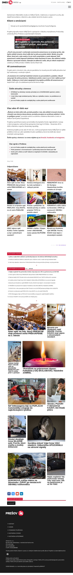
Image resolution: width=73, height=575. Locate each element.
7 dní (26, 268)
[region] (20, 2)
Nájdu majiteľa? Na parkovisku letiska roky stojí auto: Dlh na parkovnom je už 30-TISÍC (34, 272)
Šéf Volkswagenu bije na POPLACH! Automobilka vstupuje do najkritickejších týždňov (31, 294)
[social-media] (7, 554)
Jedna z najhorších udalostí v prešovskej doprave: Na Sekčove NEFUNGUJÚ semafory (33, 256)
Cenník (11, 527)
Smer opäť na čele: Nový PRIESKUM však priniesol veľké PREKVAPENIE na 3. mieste (31, 274)
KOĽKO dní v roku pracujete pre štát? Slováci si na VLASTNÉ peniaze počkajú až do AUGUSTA (33, 288)
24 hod (31, 268)
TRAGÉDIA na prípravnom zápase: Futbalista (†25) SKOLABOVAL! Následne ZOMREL (31, 285)
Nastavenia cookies (15, 533)
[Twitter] (13, 494)
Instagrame (60, 138)
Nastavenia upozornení (16, 536)
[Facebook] (9, 494)
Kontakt (11, 524)
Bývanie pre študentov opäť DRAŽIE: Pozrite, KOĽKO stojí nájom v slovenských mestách (32, 283)
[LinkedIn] (21, 494)
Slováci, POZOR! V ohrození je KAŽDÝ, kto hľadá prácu (23, 296)
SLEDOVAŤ (11, 503)
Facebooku (50, 138)
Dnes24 (43, 138)
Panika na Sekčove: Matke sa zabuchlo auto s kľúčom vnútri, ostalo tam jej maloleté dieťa (32, 259)
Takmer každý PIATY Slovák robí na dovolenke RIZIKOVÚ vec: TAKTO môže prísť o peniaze (32, 277)
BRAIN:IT (42, 566)
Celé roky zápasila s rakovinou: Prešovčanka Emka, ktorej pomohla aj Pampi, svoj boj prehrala (33, 262)
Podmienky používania (16, 530)
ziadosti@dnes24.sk (60, 551)
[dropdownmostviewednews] (36, 265)
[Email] (17, 494)
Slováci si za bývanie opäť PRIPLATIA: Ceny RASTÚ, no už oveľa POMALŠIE (28, 291)
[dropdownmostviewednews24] (36, 301)
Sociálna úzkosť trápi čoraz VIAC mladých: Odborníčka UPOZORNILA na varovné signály (32, 280)
